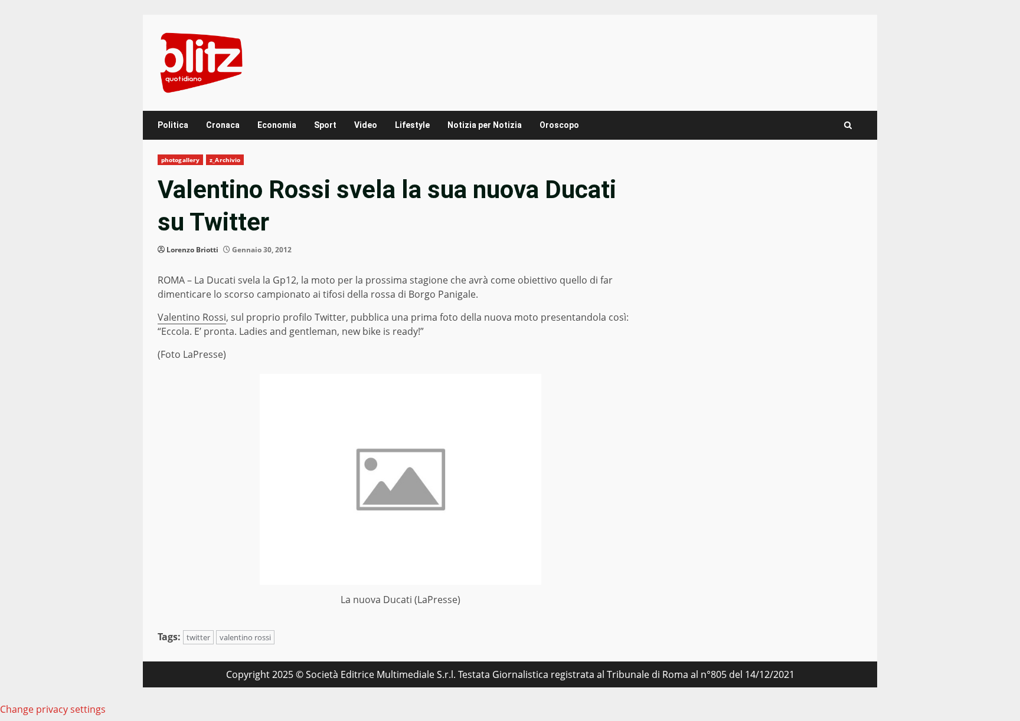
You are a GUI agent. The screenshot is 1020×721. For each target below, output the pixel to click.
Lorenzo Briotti (192, 250)
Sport (325, 125)
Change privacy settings (53, 709)
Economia (276, 125)
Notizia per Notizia (484, 125)
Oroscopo (559, 125)
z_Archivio (225, 160)
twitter (198, 637)
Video (365, 125)
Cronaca (223, 125)
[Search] (848, 125)
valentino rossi (245, 637)
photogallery (180, 160)
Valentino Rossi (192, 317)
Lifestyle (412, 125)
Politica (173, 125)
